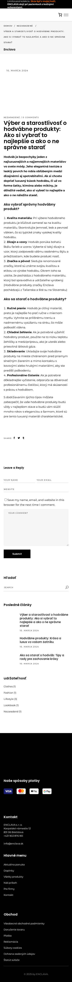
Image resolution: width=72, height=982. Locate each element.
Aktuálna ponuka (14, 864)
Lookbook (10, 705)
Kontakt (8, 894)
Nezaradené (25, 26)
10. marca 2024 (17, 70)
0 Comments (31, 117)
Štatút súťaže (12, 959)
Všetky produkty (13, 876)
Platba (8, 935)
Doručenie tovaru (14, 929)
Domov (8, 26)
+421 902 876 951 (13, 835)
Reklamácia (11, 941)
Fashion (8, 692)
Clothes (8, 686)
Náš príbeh (10, 882)
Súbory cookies (13, 947)
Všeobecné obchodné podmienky (24, 923)
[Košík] (60, 15)
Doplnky (9, 870)
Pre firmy (9, 888)
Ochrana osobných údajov (19, 953)
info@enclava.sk (13, 843)
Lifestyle (9, 698)
